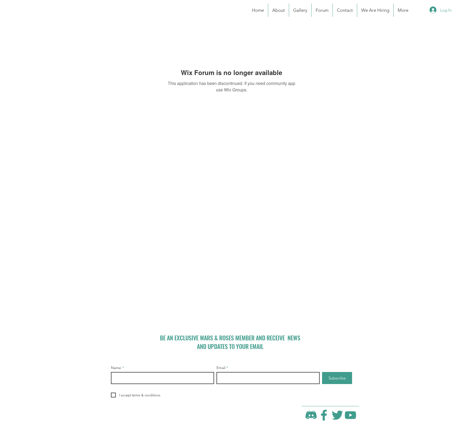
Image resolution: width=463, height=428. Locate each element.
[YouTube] (350, 415)
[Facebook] (324, 415)
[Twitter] (337, 415)
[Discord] (311, 415)
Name (116, 368)
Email (220, 368)
